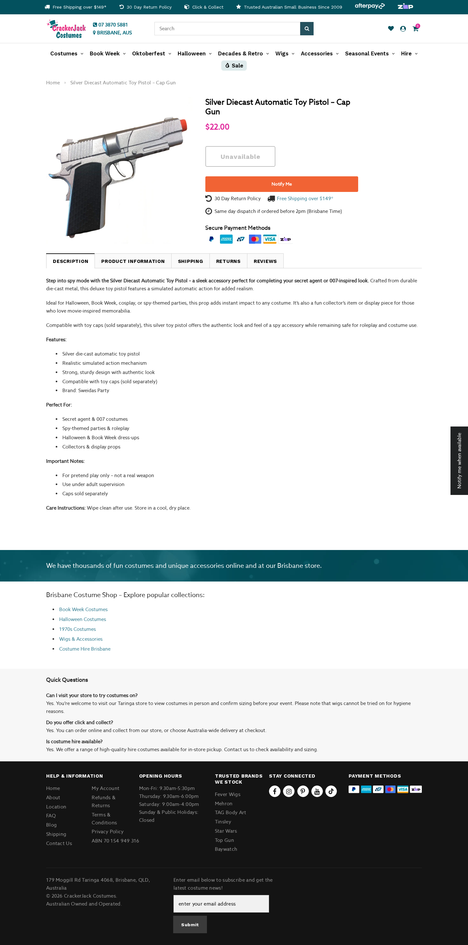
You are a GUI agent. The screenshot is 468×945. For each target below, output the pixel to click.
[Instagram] (288, 791)
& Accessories (86, 639)
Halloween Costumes (82, 619)
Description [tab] (70, 261)
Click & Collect (207, 7)
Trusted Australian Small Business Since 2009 (292, 7)
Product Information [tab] (133, 261)
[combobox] (227, 28)
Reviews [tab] (265, 261)
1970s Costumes (77, 629)
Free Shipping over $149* (79, 7)
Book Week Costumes (83, 609)
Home (53, 83)
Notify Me (282, 184)
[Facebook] (274, 791)
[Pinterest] (303, 791)
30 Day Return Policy (148, 7)
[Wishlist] (391, 29)
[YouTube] (317, 791)
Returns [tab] (228, 261)
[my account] (403, 29)
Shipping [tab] (190, 261)
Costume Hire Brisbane (84, 649)
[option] (75, 7)
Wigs (64, 639)
